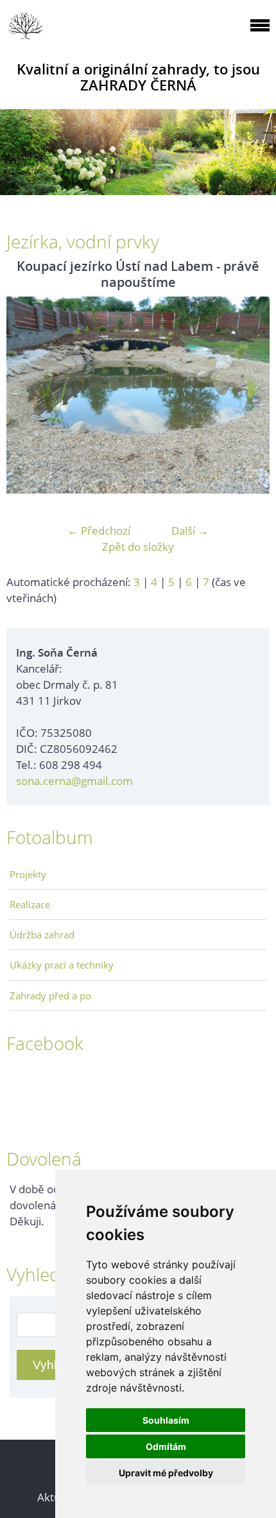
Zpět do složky (138, 546)
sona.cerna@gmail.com (74, 780)
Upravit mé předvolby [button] (166, 1472)
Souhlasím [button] (165, 1420)
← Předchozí (98, 530)
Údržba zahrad (42, 934)
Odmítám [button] (166, 1446)
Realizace (30, 904)
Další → (190, 530)
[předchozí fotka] (27, 395)
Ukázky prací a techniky (62, 964)
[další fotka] (248, 395)
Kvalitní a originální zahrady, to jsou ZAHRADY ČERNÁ (138, 77)
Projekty (28, 874)
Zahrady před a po (50, 995)
